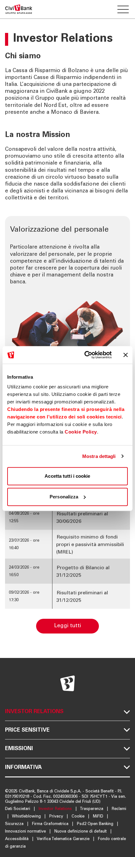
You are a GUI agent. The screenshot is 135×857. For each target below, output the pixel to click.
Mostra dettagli (99, 456)
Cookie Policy (81, 431)
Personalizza (64, 496)
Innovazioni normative (26, 832)
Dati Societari (18, 809)
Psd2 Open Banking (96, 824)
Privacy (56, 817)
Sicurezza (15, 824)
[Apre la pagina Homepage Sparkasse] (18, 9)
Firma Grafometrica (51, 824)
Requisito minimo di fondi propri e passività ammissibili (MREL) (90, 545)
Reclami (119, 809)
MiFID (99, 817)
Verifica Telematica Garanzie (64, 839)
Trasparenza (92, 809)
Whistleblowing (27, 817)
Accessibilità (17, 839)
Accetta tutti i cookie (67, 476)
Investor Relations (56, 809)
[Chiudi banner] (125, 355)
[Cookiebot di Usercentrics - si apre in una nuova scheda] (85, 355)
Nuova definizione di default (81, 832)
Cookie (79, 817)
